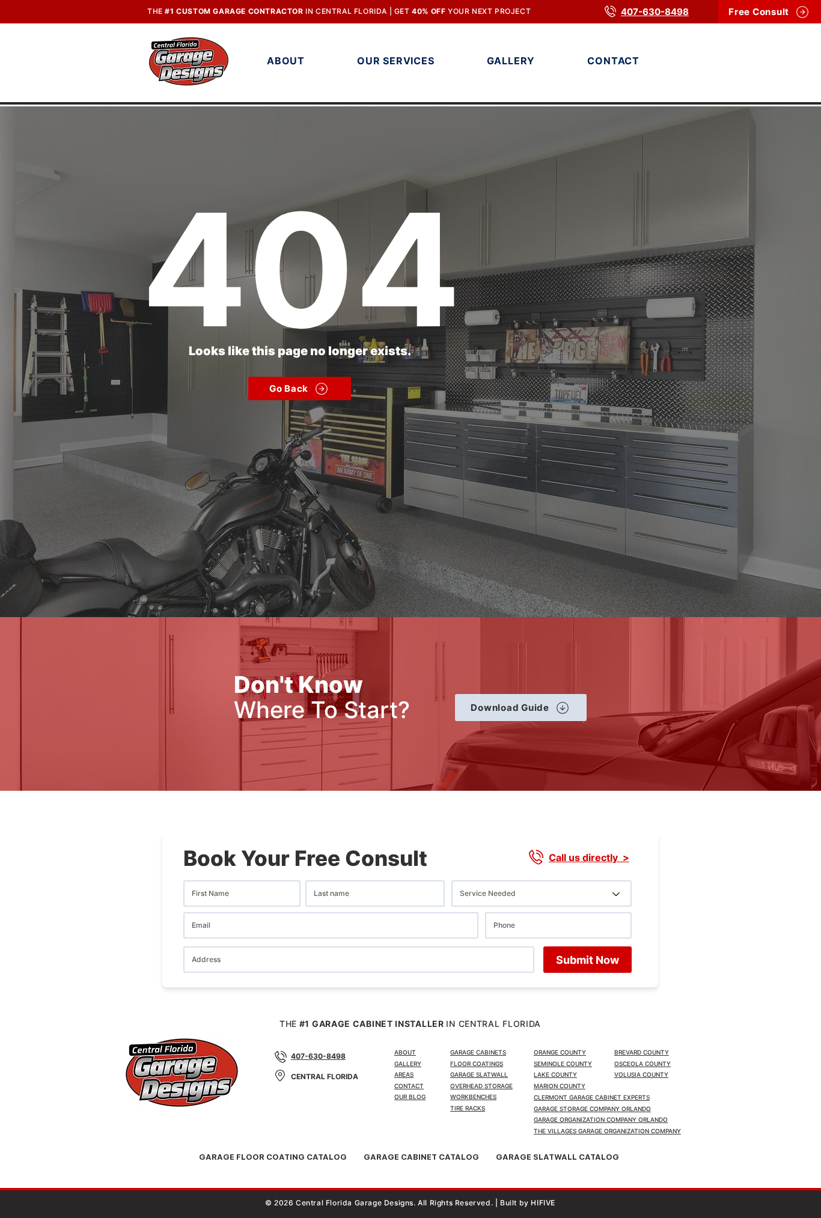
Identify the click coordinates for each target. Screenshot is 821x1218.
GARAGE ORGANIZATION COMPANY (629, 1130)
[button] (416, 61)
